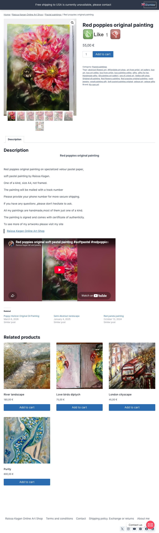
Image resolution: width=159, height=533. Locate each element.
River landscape (14, 394)
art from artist (133, 70)
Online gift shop (142, 75)
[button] (72, 22)
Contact (81, 518)
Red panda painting (114, 316)
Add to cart (103, 54)
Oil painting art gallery (108, 75)
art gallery (145, 70)
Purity (7, 469)
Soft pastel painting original (120, 81)
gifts (135, 73)
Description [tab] (14, 139)
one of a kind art (127, 75)
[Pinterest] (140, 528)
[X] (122, 528)
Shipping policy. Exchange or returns (111, 518)
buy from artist (106, 73)
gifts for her (143, 73)
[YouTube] (134, 528)
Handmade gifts (90, 75)
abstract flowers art (97, 70)
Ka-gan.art (94, 84)
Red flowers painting (110, 78)
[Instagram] (128, 528)
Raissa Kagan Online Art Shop (25, 231)
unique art (138, 81)
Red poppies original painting (134, 78)
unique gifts (149, 81)
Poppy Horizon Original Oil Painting (21, 316)
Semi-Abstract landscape (67, 316)
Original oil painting (91, 78)
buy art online (92, 73)
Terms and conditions (59, 518)
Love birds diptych (68, 394)
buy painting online (123, 73)
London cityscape (120, 394)
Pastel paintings (99, 67)
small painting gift (98, 81)
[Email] (150, 525)
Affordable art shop (117, 70)
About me (143, 518)
